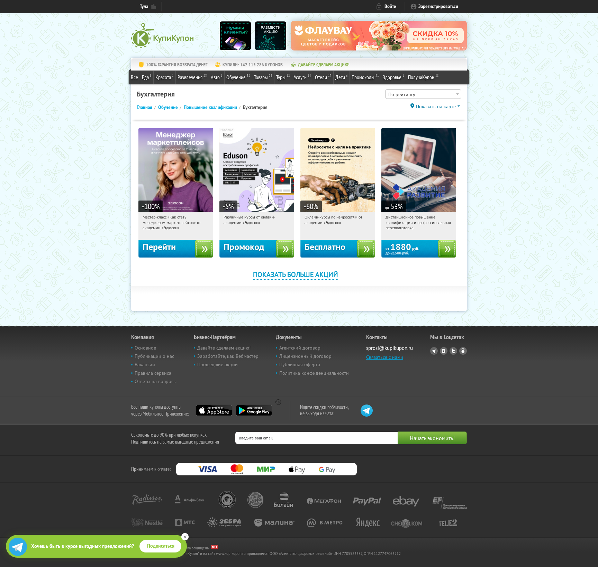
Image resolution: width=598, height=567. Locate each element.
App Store (214, 410)
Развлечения (192, 77)
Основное (145, 348)
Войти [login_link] (390, 6)
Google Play (254, 410)
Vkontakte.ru (443, 351)
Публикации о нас (154, 356)
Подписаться (160, 546)
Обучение (238, 77)
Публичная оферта (299, 364)
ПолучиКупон (423, 77)
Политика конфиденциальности (314, 373)
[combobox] (423, 94)
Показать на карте (436, 106)
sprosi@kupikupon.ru (389, 348)
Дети (341, 77)
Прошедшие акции (217, 364)
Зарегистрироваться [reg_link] (438, 6)
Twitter (453, 351)
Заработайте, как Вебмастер (228, 356)
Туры (283, 77)
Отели (323, 77)
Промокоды (365, 77)
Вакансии (145, 364)
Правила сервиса (153, 373)
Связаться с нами (384, 357)
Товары (263, 77)
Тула (144, 6)
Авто (217, 77)
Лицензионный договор (305, 356)
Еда (147, 77)
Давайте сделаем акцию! (224, 348)
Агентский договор (299, 348)
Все (134, 77)
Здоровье (393, 77)
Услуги (302, 77)
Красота (164, 77)
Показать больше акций (295, 274)
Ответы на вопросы (155, 381)
